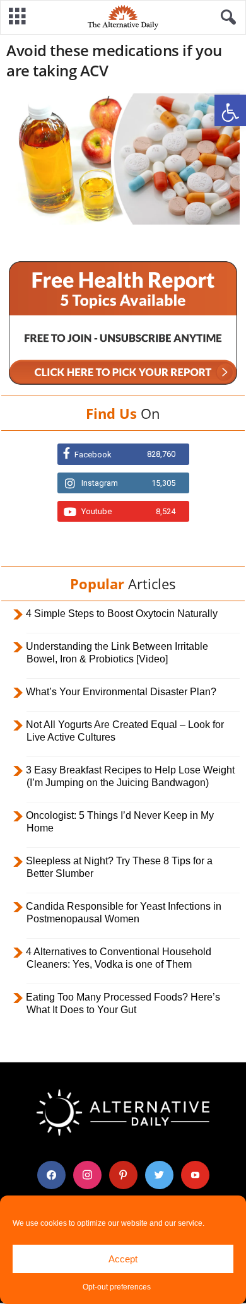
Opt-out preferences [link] (117, 1287)
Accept (123, 1259)
